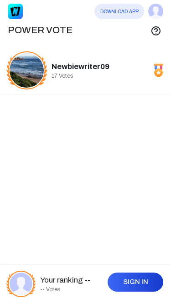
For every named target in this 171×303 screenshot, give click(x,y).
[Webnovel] (15, 11)
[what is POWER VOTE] (156, 30)
